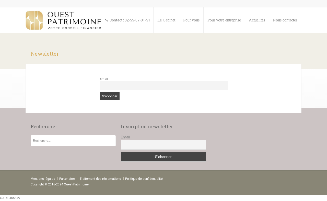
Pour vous (191, 20)
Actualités (257, 20)
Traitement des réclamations (100, 179)
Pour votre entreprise (224, 20)
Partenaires (67, 179)
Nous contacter (285, 20)
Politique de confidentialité (144, 179)
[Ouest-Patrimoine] (64, 20)
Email (104, 78)
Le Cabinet (166, 20)
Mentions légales (43, 179)
